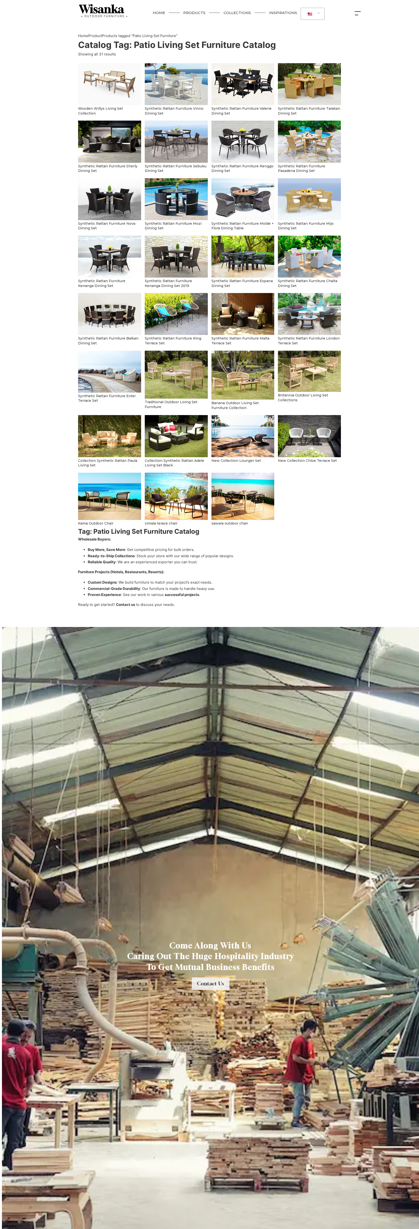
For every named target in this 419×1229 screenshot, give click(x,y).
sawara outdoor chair (229, 523)
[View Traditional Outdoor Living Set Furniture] (176, 374)
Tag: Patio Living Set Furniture (177, 44)
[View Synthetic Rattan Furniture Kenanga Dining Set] (109, 256)
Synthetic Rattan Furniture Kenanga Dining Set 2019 (168, 283)
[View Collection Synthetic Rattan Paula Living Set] (109, 435)
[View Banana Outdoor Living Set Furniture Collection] (242, 374)
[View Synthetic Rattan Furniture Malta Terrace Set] (242, 313)
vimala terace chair (161, 523)
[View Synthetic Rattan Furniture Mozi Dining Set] (176, 198)
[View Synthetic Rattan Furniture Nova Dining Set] (109, 198)
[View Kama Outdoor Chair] (109, 496)
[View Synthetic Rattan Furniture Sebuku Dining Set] (176, 141)
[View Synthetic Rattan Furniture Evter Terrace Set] (109, 371)
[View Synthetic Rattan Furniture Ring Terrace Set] (176, 313)
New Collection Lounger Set (236, 460)
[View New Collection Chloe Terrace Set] (309, 435)
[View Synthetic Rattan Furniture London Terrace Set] (309, 313)
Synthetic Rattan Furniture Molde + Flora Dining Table (242, 226)
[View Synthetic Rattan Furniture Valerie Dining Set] (242, 84)
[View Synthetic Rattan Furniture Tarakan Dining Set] (309, 84)
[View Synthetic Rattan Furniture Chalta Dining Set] (309, 256)
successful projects (182, 594)
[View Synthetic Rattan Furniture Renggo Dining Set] (242, 141)
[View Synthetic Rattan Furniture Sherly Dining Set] (109, 141)
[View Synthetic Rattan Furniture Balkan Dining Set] (109, 313)
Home (83, 35)
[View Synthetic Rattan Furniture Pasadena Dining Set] (309, 141)
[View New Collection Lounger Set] (242, 435)
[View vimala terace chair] (176, 496)
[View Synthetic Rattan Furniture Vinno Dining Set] (176, 84)
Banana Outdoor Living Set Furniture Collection (235, 405)
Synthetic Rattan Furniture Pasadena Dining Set (301, 168)
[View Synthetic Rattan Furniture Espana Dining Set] (242, 256)
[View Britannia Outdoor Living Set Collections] (309, 371)
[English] (312, 14)
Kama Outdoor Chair (95, 523)
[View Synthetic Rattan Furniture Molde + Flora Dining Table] (242, 198)
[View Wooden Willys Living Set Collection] (109, 84)
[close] (359, 13)
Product (95, 35)
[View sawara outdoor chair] (242, 496)
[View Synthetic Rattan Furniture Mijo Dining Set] (309, 198)
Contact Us (210, 984)
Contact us (125, 604)
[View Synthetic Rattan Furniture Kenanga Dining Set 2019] (176, 256)
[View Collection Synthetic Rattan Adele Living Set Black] (176, 435)
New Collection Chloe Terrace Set (307, 460)
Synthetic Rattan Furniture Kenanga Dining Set (101, 283)
